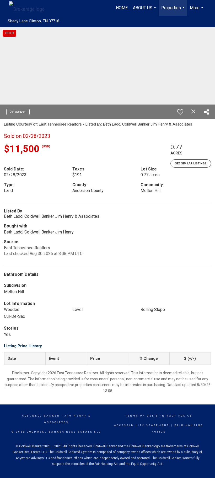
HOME (122, 7)
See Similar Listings (191, 163)
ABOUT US (145, 10)
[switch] (180, 112)
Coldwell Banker (41, 415)
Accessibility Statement (141, 425)
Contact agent (18, 111)
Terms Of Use (139, 415)
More (197, 10)
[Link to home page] (29, 8)
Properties (173, 10)
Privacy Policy (175, 415)
